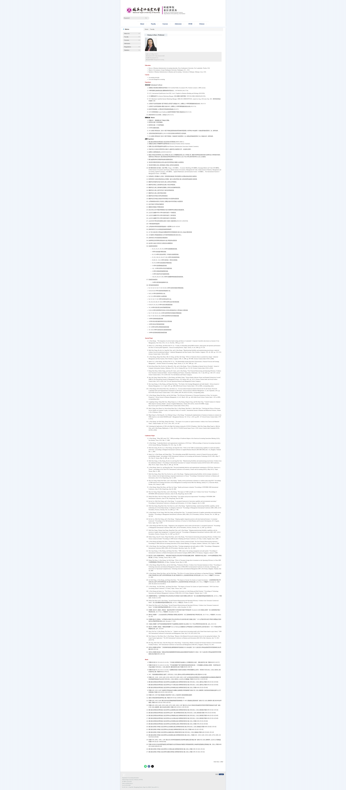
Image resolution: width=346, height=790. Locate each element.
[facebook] (149, 766)
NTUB (190, 24)
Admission (178, 24)
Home (146, 29)
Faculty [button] (153, 24)
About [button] (142, 24)
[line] (145, 766)
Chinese (201, 24)
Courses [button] (165, 24)
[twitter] (152, 766)
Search (146, 18)
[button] (132, 33)
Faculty (152, 29)
